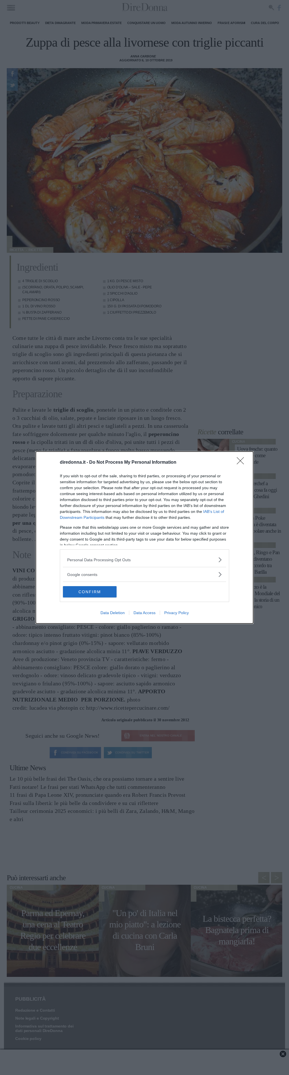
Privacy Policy (176, 612)
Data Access (144, 612)
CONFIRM (89, 592)
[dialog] (144, 537)
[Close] (242, 462)
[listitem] (144, 560)
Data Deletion (112, 612)
